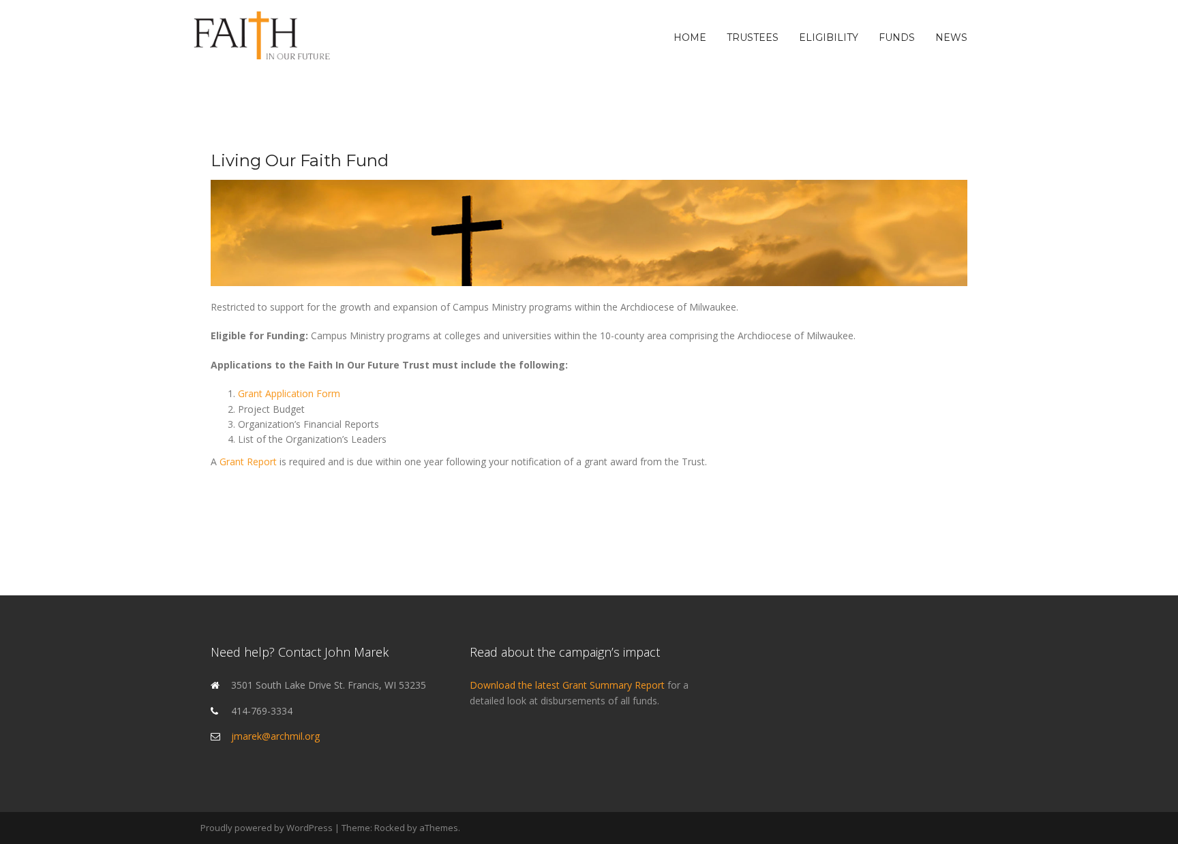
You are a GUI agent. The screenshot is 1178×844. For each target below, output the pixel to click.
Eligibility (828, 37)
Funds (897, 37)
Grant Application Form (289, 393)
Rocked (389, 828)
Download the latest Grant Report (568, 684)
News (951, 37)
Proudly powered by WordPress (266, 828)
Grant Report (248, 461)
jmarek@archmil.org (275, 736)
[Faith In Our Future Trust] (262, 36)
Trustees (753, 37)
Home (690, 37)
